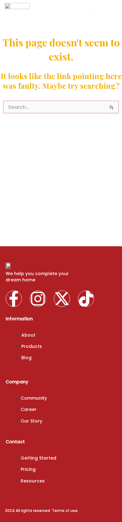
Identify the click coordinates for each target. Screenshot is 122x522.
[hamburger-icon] (92, 7)
